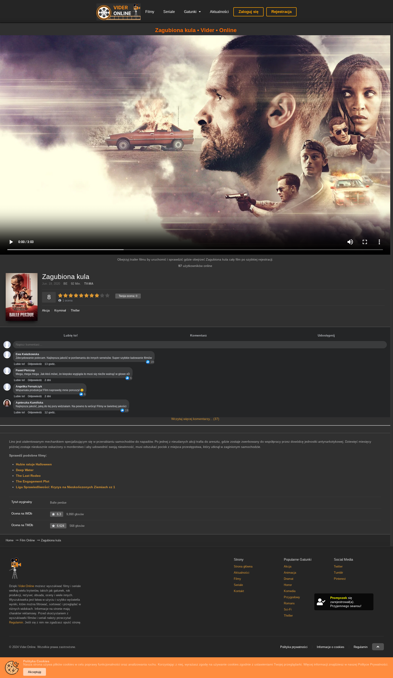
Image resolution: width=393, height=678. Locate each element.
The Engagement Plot (32, 481)
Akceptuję (34, 672)
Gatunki (190, 12)
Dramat (288, 578)
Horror (288, 585)
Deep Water (24, 470)
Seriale (169, 12)
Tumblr (338, 572)
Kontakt (239, 591)
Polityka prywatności (293, 647)
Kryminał (60, 310)
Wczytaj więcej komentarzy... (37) (195, 419)
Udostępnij (326, 335)
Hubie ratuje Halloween (34, 464)
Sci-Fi (288, 609)
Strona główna (243, 566)
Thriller (75, 310)
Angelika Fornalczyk (29, 386)
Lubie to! (19, 364)
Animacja (290, 572)
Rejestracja (281, 12)
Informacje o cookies (330, 647)
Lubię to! (71, 335)
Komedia (289, 591)
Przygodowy (292, 597)
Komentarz (198, 335)
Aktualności (219, 12)
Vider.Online (26, 586)
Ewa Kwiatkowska (27, 354)
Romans (289, 603)
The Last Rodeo (28, 475)
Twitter (338, 566)
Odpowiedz (35, 364)
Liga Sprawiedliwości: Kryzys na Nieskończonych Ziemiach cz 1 (65, 487)
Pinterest (340, 578)
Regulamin (16, 622)
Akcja (46, 310)
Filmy (149, 12)
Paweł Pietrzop (25, 370)
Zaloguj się (248, 12)
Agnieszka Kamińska (29, 402)
